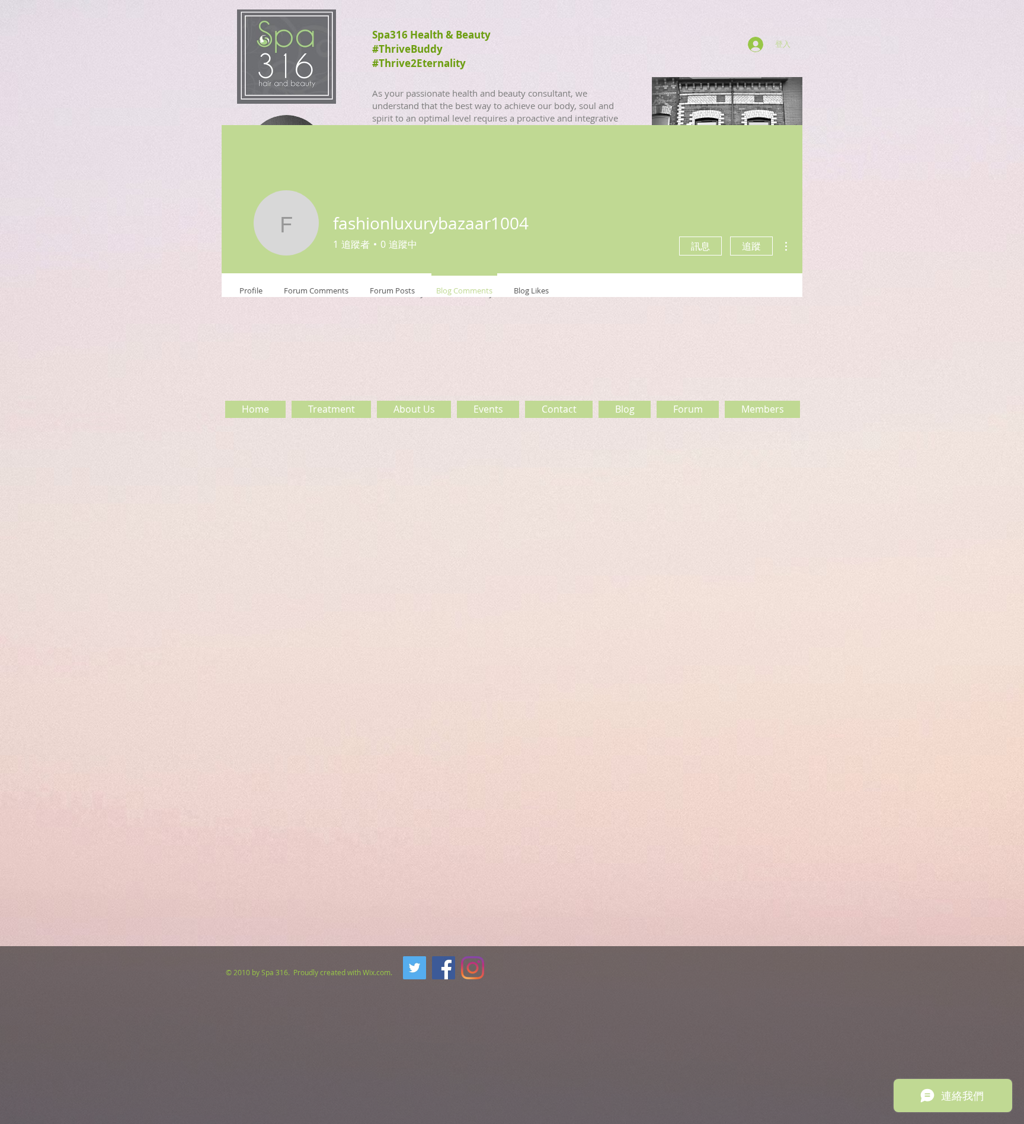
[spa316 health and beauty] (443, 967)
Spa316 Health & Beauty (431, 34)
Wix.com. (378, 972)
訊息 (700, 246)
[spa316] (414, 967)
